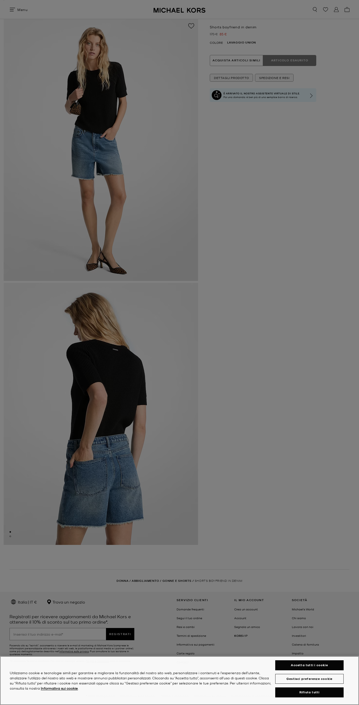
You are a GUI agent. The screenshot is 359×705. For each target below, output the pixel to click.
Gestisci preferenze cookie (309, 678)
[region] (179, 680)
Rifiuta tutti (309, 692)
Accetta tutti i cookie (309, 665)
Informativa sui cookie (59, 688)
